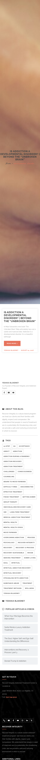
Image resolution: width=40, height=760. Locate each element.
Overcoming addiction (14, 537)
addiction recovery (13, 461)
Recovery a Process (25, 547)
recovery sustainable (14, 553)
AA (14, 446)
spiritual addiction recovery (17, 568)
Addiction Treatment (13, 466)
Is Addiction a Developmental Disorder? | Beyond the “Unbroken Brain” (20, 317)
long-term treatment (20, 512)
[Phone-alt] (4, 720)
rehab (30, 553)
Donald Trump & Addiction (15, 661)
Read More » (12, 343)
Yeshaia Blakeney (12, 593)
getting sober (29, 497)
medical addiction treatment (17, 517)
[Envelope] (9, 393)
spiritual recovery (12, 573)
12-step (7, 446)
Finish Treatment (11, 497)
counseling (9, 476)
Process (31, 537)
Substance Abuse (11, 583)
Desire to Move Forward (15, 481)
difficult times (10, 487)
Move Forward (10, 532)
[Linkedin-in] (27, 720)
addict (7, 451)
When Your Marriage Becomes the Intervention (18, 617)
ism (5, 512)
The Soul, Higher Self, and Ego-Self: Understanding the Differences (19, 639)
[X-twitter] (32, 720)
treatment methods (13, 588)
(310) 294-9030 (11, 697)
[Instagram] (22, 720)
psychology (9, 542)
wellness (29, 588)
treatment (27, 583)
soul (6, 563)
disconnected (27, 487)
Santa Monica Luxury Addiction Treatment (17, 628)
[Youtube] (13, 393)
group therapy (10, 502)
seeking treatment (12, 558)
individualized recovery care (17, 507)
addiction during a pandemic (17, 456)
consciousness (25, 471)
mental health (10, 522)
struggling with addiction (16, 578)
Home (8, 163)
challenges (9, 471)
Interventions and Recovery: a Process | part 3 (16, 651)
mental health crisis (13, 527)
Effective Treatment (13, 492)
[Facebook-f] (4, 393)
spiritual (15, 563)
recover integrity (26, 542)
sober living (30, 558)
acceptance (24, 446)
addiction (17, 451)
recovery (8, 547)
